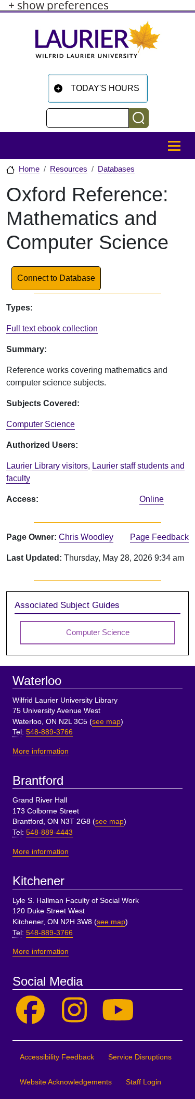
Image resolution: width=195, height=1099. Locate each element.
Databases (116, 169)
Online (151, 499)
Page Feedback (159, 537)
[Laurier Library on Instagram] (75, 1010)
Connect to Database (56, 278)
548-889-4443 (49, 832)
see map (106, 722)
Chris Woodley (86, 537)
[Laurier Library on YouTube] (118, 1010)
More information (40, 751)
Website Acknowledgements (66, 1082)
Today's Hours (105, 88)
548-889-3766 (49, 732)
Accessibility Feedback (57, 1057)
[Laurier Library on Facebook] (30, 1010)
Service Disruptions (140, 1057)
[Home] (98, 43)
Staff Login (143, 1082)
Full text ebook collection (52, 328)
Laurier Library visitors (47, 465)
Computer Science (40, 424)
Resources (68, 169)
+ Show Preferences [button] (58, 5)
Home (29, 169)
